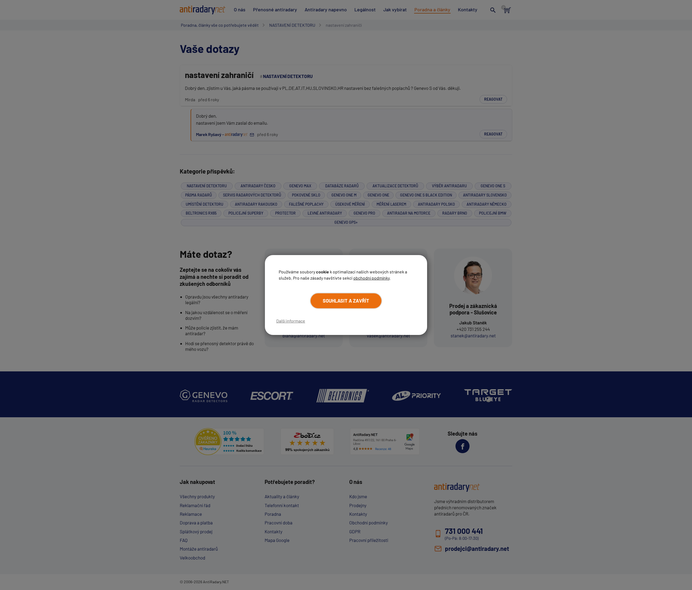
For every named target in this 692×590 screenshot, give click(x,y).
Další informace (290, 320)
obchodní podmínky (371, 277)
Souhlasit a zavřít (346, 301)
